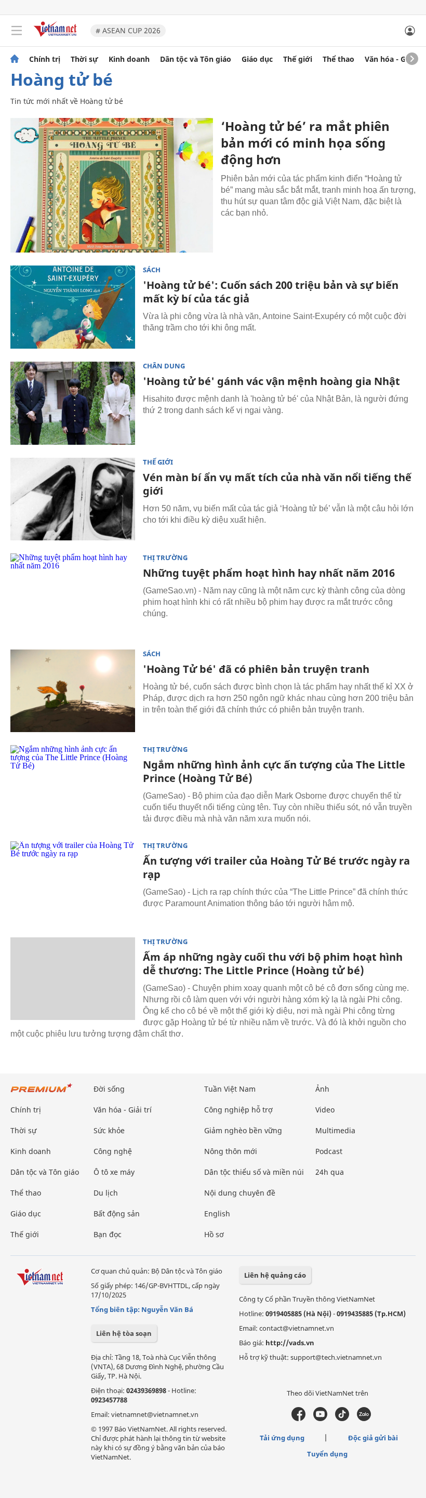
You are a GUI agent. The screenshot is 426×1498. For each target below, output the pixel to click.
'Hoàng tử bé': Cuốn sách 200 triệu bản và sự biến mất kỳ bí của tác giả (270, 292)
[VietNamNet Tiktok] (342, 1418)
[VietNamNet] (14, 59)
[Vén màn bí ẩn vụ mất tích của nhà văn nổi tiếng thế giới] (72, 499)
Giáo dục (257, 59)
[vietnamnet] (57, 37)
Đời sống (109, 1089)
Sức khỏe (109, 1130)
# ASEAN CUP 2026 (128, 30)
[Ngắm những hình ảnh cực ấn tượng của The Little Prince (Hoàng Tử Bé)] (72, 786)
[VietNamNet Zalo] (364, 1418)
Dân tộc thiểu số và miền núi (254, 1172)
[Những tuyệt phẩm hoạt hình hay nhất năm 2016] (72, 595)
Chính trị (44, 59)
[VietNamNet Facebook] (298, 1418)
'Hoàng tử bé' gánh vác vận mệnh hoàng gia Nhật (271, 381)
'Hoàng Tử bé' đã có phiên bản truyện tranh (256, 669)
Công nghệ (113, 1151)
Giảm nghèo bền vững (243, 1130)
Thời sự (84, 59)
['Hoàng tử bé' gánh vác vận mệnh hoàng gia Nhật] (72, 403)
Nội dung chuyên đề (239, 1193)
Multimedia (335, 1130)
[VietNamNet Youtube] (320, 1418)
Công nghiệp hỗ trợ (238, 1110)
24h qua (329, 1172)
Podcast (328, 1151)
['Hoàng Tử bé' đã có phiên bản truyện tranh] (72, 691)
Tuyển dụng (327, 1454)
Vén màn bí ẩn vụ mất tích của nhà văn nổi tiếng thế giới (277, 484)
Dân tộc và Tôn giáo (195, 59)
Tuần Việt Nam (230, 1089)
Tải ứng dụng (282, 1437)
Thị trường (165, 557)
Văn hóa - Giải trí (394, 59)
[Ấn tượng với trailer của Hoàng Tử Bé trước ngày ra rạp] (72, 882)
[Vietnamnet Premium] (41, 1093)
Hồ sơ (214, 1234)
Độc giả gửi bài (373, 1437)
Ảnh (322, 1089)
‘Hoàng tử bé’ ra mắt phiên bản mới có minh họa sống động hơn (305, 142)
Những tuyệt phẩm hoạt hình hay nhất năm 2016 (269, 573)
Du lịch (106, 1193)
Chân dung (164, 366)
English (217, 1213)
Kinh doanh (129, 59)
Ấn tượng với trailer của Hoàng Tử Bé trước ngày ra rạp (276, 867)
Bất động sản (117, 1213)
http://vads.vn (289, 1342)
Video (325, 1110)
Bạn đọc (108, 1234)
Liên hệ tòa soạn (124, 1333)
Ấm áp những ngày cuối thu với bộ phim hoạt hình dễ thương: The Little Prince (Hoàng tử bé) (273, 963)
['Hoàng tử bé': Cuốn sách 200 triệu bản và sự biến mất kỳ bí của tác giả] (72, 307)
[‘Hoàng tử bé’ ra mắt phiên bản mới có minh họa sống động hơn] (111, 185)
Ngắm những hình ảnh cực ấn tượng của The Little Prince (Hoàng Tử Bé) (274, 771)
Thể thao (338, 59)
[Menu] (16, 30)
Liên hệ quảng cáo (275, 1275)
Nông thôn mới (230, 1151)
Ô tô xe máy (114, 1172)
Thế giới (297, 59)
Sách (152, 270)
